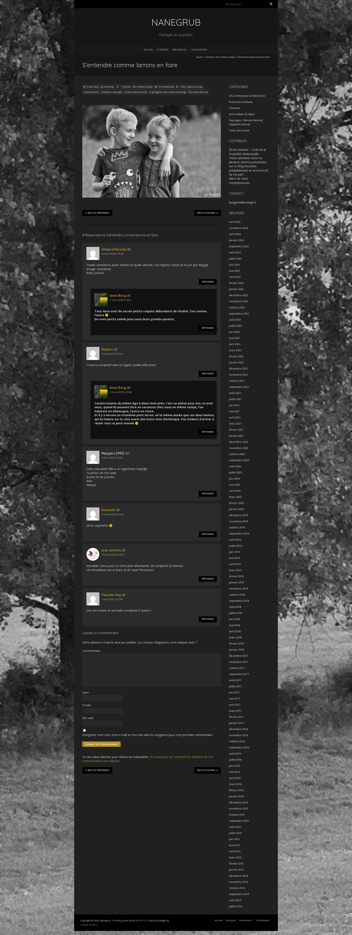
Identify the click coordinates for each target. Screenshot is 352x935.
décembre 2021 (238, 368)
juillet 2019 (235, 546)
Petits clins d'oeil (239, 130)
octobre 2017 (237, 668)
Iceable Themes (89, 924)
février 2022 (236, 356)
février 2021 (236, 429)
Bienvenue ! (180, 49)
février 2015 (236, 863)
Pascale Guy (111, 595)
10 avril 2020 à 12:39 (112, 554)
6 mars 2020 (92, 86)
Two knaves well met (198, 92)
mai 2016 (234, 772)
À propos (162, 49)
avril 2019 (235, 564)
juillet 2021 (235, 399)
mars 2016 (235, 784)
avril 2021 (235, 417)
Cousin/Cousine (91, 92)
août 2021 (235, 393)
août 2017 (235, 680)
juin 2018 (234, 619)
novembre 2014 (238, 882)
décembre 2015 (238, 802)
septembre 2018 (239, 601)
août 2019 (235, 539)
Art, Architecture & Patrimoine (247, 96)
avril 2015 (235, 851)
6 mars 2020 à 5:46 (112, 253)
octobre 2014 (237, 888)
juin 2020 (234, 478)
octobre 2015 (237, 814)
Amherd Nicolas (113, 249)
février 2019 (236, 576)
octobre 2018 (237, 594)
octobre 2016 (237, 741)
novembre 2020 (238, 448)
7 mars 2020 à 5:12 (120, 299)
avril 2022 (235, 344)
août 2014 (235, 900)
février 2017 (236, 717)
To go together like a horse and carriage (168, 92)
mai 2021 (234, 411)
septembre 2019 (239, 533)
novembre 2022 (238, 301)
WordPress (141, 920)
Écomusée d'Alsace (241, 102)
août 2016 (235, 753)
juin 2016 (234, 766)
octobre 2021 (237, 381)
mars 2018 (235, 637)
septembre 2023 (239, 246)
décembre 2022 (238, 295)
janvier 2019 (236, 582)
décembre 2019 (238, 515)
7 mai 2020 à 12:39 (112, 599)
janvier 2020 (236, 509)
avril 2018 (235, 631)
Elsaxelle (108, 510)
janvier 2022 (236, 362)
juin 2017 (234, 692)
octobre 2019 (237, 527)
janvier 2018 (236, 649)
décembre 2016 (238, 729)
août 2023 (235, 252)
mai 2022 (234, 338)
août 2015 (235, 827)
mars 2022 (235, 350)
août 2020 (235, 466)
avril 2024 (235, 234)
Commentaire (91, 651)
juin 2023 (234, 264)
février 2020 (236, 503)
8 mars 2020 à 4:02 (112, 514)
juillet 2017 (235, 686)
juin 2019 (234, 552)
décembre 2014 (238, 876)
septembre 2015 (239, 821)
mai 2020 (234, 484)
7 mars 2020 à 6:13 (112, 457)
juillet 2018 (235, 613)
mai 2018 (234, 625)
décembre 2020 (238, 442)
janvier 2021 (236, 436)
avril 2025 (235, 222)
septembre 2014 (239, 894)
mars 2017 (235, 711)
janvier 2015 (236, 869)
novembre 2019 (238, 521)
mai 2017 (234, 698)
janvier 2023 (236, 289)
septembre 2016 (239, 747)
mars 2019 (235, 570)
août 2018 (235, 607)
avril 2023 (235, 277)
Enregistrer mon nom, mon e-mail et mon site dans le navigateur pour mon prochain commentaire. (147, 735)
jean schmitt (111, 550)
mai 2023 (234, 271)
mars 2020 (235, 497)
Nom (86, 692)
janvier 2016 (236, 796)
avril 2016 (235, 778)
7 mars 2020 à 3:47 (112, 353)
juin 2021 (234, 405)
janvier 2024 (236, 240)
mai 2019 (234, 558)
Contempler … (200, 49)
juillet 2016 (235, 759)
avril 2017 (235, 704)
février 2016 (236, 790)
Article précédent (98, 213)
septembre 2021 (239, 387)
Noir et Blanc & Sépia (225, 57)
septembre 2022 (239, 313)
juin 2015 (234, 839)
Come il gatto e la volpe (191, 86)
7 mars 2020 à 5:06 (121, 392)
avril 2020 (235, 491)
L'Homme (209, 57)
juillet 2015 (235, 833)
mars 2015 (235, 857)
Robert (107, 349)
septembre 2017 (239, 674)
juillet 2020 (235, 472)
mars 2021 (235, 423)
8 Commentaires (166, 86)
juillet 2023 (235, 258)
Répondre (208, 281)
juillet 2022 (235, 326)
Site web (88, 718)
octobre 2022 (237, 307)
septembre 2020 (239, 460)
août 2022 (235, 319)
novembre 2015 (238, 808)
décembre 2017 (238, 656)
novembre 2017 (238, 662)
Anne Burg (108, 86)
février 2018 (236, 643)
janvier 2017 (236, 723)
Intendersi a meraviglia (111, 92)
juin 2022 (234, 332)
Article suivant (206, 213)
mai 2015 (234, 845)
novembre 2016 (238, 735)
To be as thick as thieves (136, 92)
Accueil (148, 49)
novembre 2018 (238, 588)
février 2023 (236, 283)
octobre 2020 (237, 454)
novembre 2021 (238, 374)
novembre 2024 (238, 228)
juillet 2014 (235, 906)
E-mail (87, 705)
